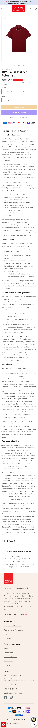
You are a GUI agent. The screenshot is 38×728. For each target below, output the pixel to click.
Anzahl (3, 96)
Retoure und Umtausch (13, 630)
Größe (3, 87)
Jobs (6, 649)
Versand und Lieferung (13, 626)
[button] (31, 8)
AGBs (9, 719)
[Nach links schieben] (15, 65)
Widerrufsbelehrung (13, 723)
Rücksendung (28, 82)
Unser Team (9, 653)
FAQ (5, 634)
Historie (7, 665)
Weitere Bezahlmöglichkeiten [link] (19, 117)
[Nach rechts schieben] (23, 65)
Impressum (8, 638)
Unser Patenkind (10, 657)
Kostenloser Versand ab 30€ (15, 82)
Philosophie (8, 661)
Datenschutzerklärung (19, 719)
